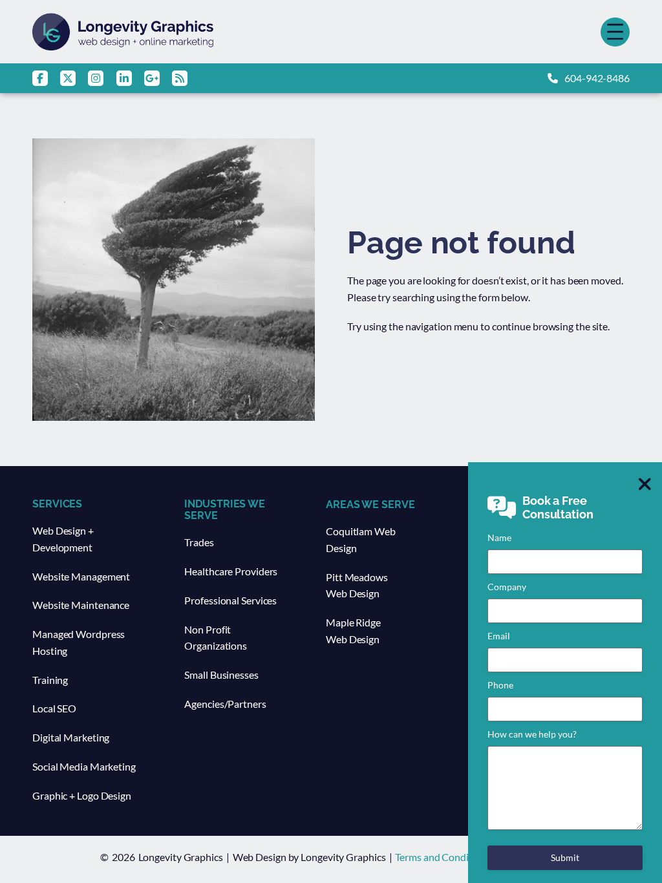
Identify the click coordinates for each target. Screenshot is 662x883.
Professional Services (230, 600)
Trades (198, 542)
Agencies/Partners (225, 703)
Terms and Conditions (443, 857)
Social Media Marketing (84, 766)
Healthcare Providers (230, 571)
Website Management (81, 576)
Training (50, 680)
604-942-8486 (597, 78)
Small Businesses (221, 674)
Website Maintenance (80, 605)
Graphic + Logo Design (81, 795)
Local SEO (54, 708)
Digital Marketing (70, 737)
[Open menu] (615, 32)
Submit (565, 857)
